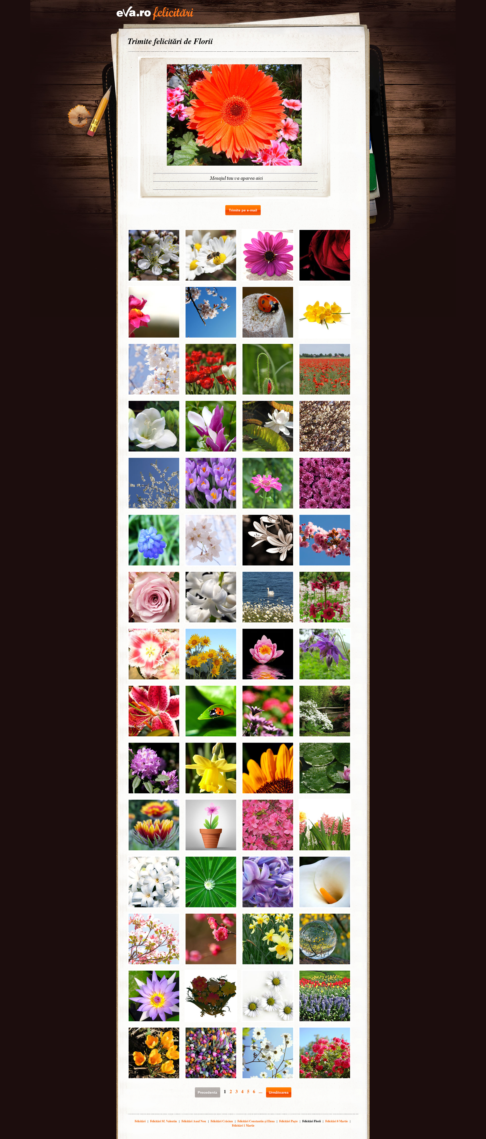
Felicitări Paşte (288, 1121)
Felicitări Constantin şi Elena (256, 1121)
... (260, 1091)
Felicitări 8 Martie (336, 1121)
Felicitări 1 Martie (243, 1125)
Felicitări (140, 1121)
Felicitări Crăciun (222, 1121)
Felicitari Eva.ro (154, 13)
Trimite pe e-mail (243, 210)
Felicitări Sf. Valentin (163, 1121)
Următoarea (279, 1092)
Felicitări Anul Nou (193, 1121)
